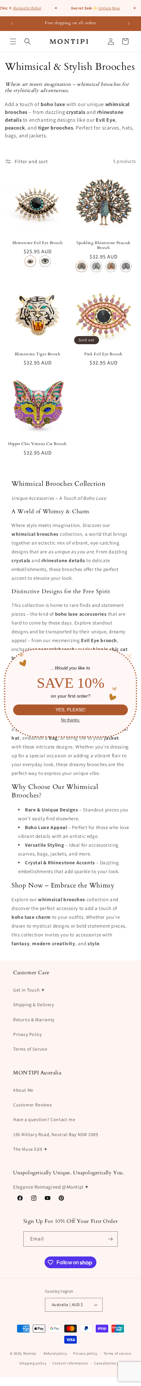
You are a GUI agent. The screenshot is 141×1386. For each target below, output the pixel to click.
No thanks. (70, 720)
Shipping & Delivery (33, 1005)
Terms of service (117, 1353)
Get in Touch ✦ (29, 990)
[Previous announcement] (12, 23)
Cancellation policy (111, 1363)
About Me (23, 1090)
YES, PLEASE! (70, 710)
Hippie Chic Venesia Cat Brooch (37, 443)
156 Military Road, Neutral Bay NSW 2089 (55, 1134)
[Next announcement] (129, 23)
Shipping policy (33, 1363)
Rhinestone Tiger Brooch (38, 354)
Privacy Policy (27, 1034)
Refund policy (55, 1353)
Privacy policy (85, 1353)
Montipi (30, 1353)
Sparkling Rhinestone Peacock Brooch (103, 245)
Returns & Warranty (33, 1020)
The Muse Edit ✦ (30, 1149)
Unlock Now (106, 8)
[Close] (129, 656)
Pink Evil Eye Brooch (103, 354)
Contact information (70, 1363)
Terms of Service (30, 1049)
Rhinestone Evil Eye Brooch (37, 242)
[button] (13, 41)
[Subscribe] (110, 1239)
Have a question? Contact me (44, 1119)
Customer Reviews (32, 1105)
